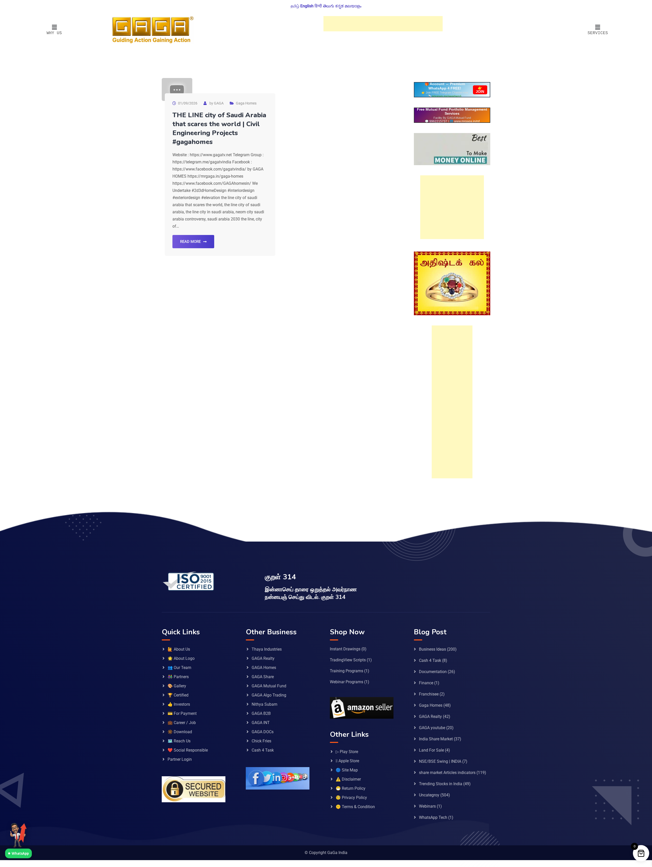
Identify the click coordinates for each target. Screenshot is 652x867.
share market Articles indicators (447, 772)
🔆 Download (180, 731)
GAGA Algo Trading (269, 695)
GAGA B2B (261, 713)
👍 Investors (179, 704)
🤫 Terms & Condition (355, 806)
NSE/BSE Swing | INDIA (440, 761)
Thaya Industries (267, 649)
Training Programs (346, 670)
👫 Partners (178, 676)
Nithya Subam (264, 704)
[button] (54, 27)
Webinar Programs (346, 681)
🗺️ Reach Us (179, 741)
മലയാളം (353, 6)
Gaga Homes (246, 103)
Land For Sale (431, 750)
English (307, 6)
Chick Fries (261, 741)
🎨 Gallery (177, 686)
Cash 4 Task (263, 750)
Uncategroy (429, 795)
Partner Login (180, 759)
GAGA (219, 103)
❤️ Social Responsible (188, 750)
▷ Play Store (347, 751)
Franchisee (429, 694)
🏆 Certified (178, 695)
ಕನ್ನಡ (339, 6)
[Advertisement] (383, 23)
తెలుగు (328, 6)
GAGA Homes (264, 667)
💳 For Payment (182, 713)
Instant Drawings (345, 649)
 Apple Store (347, 760)
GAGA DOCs (263, 731)
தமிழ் (295, 6)
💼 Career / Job (182, 722)
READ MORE (190, 241)
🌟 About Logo (181, 658)
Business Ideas (432, 649)
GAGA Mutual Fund (269, 686)
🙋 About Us (179, 649)
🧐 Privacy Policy (351, 797)
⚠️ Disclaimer (348, 779)
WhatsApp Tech (433, 817)
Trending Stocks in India (440, 783)
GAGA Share (263, 676)
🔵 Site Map (347, 770)
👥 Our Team (179, 667)
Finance (426, 682)
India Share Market (436, 739)
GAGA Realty (263, 658)
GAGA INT (261, 722)
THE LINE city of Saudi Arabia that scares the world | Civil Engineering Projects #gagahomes (219, 128)
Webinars (427, 806)
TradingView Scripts (348, 660)
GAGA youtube (432, 727)
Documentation (433, 671)
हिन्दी (318, 6)
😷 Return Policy (350, 788)
